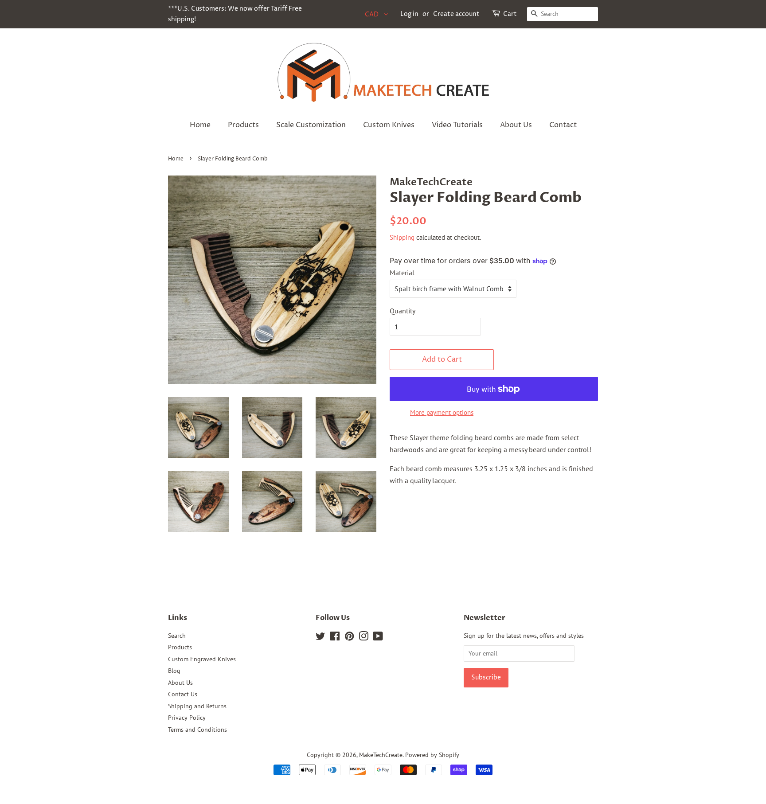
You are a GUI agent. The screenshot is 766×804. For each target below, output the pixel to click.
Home (200, 125)
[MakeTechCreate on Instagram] (363, 638)
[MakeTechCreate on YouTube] (378, 638)
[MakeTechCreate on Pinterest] (349, 638)
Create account (456, 14)
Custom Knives (388, 125)
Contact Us (182, 694)
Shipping (402, 237)
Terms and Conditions (197, 730)
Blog (174, 671)
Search (177, 636)
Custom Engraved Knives (202, 659)
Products (243, 125)
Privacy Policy (187, 718)
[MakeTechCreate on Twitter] (320, 638)
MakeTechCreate (381, 755)
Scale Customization (311, 125)
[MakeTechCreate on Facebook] (335, 638)
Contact (563, 125)
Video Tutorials (457, 125)
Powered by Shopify (432, 755)
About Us (516, 125)
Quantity (402, 310)
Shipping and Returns (197, 706)
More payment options (441, 412)
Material (402, 272)
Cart (510, 14)
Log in (409, 14)
